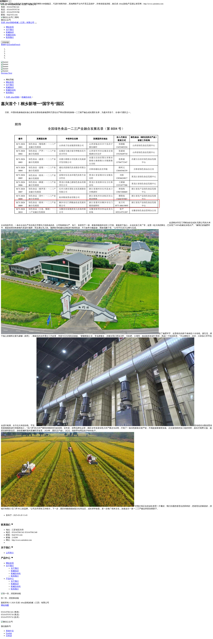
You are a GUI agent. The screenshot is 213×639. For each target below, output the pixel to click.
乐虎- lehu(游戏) (12, 97)
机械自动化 (11, 35)
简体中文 (5, 44)
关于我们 (10, 30)
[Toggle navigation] (36, 23)
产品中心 (10, 579)
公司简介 (10, 553)
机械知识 (10, 32)
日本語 (9, 636)
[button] (4, 73)
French (17, 44)
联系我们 (10, 37)
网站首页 (10, 27)
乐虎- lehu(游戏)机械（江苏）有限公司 (17, 22)
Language (5, 42)
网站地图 (5, 605)
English (12, 44)
